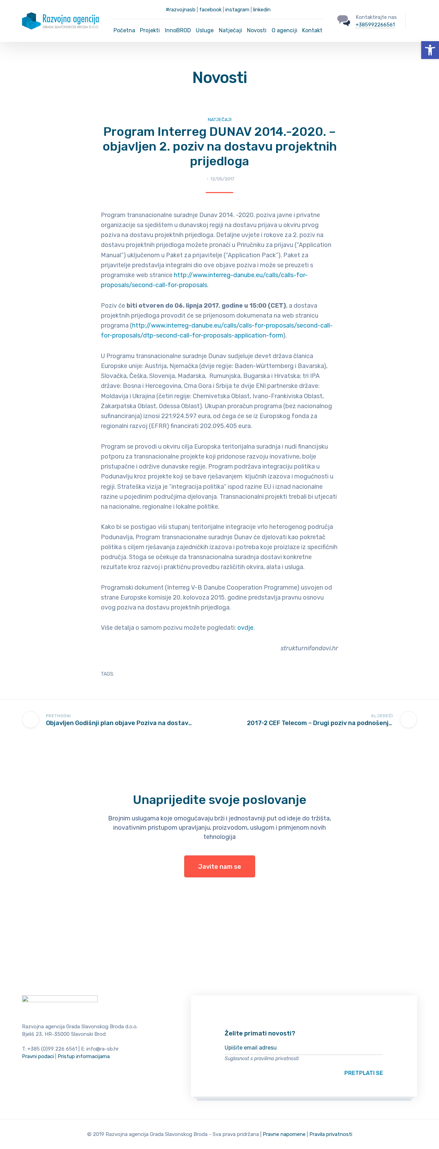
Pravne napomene (284, 1134)
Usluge (205, 30)
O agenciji (284, 30)
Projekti (150, 30)
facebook (210, 10)
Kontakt (312, 30)
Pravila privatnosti (330, 1134)
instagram (237, 10)
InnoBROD (178, 30)
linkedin (262, 10)
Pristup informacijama (84, 1056)
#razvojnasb (180, 10)
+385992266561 (375, 25)
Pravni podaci (38, 1056)
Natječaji (230, 30)
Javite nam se (219, 866)
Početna (124, 30)
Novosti (256, 30)
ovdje (245, 627)
